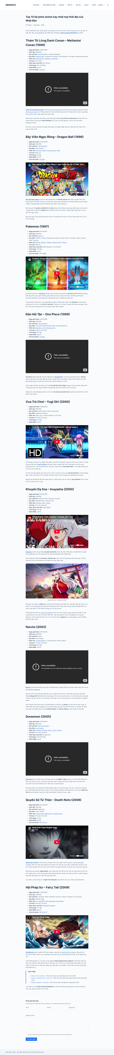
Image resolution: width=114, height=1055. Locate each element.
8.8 (38, 334)
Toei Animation (42, 146)
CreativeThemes (39, 1052)
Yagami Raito (40, 813)
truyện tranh (73, 110)
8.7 (38, 157)
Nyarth (64, 242)
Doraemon (39, 730)
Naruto (28, 687)
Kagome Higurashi (47, 612)
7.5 (38, 251)
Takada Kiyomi (58, 813)
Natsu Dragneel (50, 901)
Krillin (58, 150)
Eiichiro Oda (32, 381)
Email (49, 1007)
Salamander (60, 901)
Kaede (48, 503)
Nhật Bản (38, 52)
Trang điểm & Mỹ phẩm (49, 5)
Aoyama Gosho (33, 112)
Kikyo (43, 503)
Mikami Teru (48, 813)
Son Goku (39, 150)
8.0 (38, 910)
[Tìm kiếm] (107, 5)
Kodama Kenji (40, 56)
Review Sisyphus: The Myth (40, 982)
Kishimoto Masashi (34, 689)
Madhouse (41, 809)
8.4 (38, 67)
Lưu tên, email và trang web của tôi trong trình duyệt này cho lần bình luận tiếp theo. (50, 1034)
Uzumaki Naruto (41, 640)
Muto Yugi (39, 415)
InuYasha (38, 503)
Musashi (54, 242)
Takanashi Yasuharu (49, 905)
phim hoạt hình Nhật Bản (69, 33)
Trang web (72, 1007)
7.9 (38, 512)
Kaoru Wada (46, 507)
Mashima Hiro (66, 952)
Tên (27, 1007)
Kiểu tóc (70, 5)
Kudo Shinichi (40, 58)
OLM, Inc (40, 236)
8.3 (38, 647)
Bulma (44, 150)
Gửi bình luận (31, 1039)
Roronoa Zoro (51, 328)
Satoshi (38, 242)
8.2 (38, 739)
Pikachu (43, 242)
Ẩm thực (78, 5)
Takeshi (49, 242)
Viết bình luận (30, 1015)
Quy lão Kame (51, 150)
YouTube (42, 69)
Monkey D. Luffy (41, 328)
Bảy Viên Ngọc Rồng (32, 199)
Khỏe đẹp (61, 5)
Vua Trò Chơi (41, 464)
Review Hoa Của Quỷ (38, 976)
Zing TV (44, 822)
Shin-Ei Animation (43, 726)
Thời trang (36, 5)
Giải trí (94, 5)
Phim (42, 25)
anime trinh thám (55, 110)
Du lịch (86, 5)
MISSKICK (11, 5)
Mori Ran (55, 58)
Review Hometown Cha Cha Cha (41, 978)
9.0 (38, 820)
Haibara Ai (48, 58)
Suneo (50, 730)
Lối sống (100, 5)
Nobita (45, 730)
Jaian (54, 730)
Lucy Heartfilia (40, 901)
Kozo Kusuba (40, 728)
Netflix (44, 253)
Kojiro (60, 242)
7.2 (38, 422)
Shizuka (59, 730)
